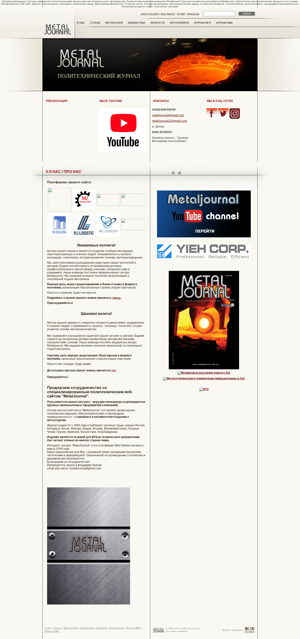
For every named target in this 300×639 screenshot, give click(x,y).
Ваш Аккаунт (168, 13)
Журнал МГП (202, 22)
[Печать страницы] (179, 172)
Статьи (95, 22)
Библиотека (136, 22)
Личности (157, 22)
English (181, 13)
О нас (81, 22)
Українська (193, 13)
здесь (116, 297)
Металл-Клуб (114, 22)
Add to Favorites (150, 13)
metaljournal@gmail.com (168, 115)
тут (113, 370)
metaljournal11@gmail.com (169, 121)
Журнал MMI (224, 22)
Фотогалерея (179, 22)
